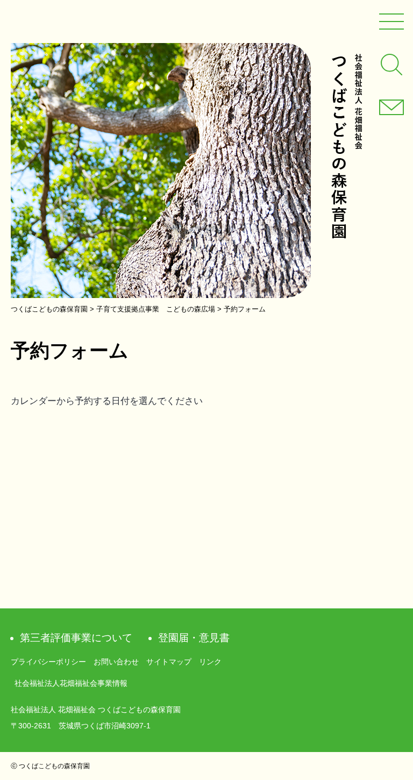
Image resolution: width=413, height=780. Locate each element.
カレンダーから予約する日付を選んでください (107, 401)
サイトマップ (168, 661)
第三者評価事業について (76, 637)
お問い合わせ (116, 661)
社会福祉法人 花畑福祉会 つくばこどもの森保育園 (346, 146)
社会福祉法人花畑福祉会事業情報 (71, 683)
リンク (210, 661)
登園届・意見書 (194, 637)
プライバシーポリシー (48, 661)
